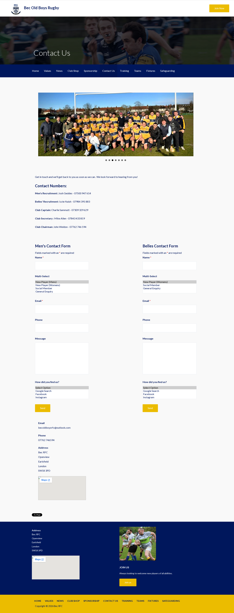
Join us (127, 582)
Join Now (219, 8)
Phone (39, 319)
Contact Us (108, 70)
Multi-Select (42, 276)
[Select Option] (62, 387)
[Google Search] (62, 390)
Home (35, 70)
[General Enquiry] (62, 291)
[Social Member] (62, 288)
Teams (137, 70)
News (59, 70)
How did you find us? (47, 381)
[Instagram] (62, 397)
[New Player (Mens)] (62, 282)
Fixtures (150, 70)
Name (39, 257)
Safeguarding (167, 70)
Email (39, 300)
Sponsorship (90, 70)
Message (40, 338)
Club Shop (73, 70)
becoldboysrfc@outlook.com (54, 427)
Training (124, 70)
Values (47, 70)
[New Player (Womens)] (62, 285)
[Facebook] (62, 394)
